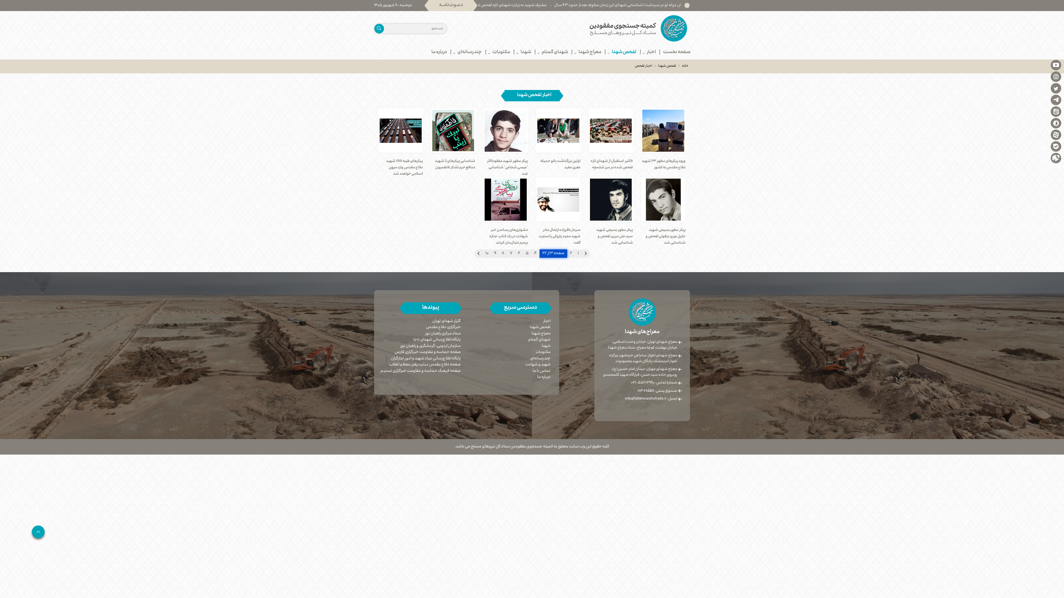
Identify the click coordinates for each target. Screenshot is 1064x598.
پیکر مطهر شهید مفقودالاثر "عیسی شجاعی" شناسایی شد (507, 167)
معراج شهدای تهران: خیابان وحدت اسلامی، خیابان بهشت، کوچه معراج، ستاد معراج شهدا (642, 345)
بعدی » (478, 253)
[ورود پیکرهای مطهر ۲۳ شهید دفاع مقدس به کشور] (663, 131)
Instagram (1056, 76)
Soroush (1056, 123)
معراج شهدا (541, 334)
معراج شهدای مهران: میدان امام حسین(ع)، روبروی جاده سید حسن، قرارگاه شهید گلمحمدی (640, 372)
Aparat (1056, 134)
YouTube (1056, 65)
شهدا (546, 346)
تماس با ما (542, 371)
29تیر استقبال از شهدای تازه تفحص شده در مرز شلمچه (612, 164)
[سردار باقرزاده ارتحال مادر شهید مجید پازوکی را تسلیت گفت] (558, 200)
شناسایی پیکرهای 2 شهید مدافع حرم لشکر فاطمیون (455, 164)
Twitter (1056, 88)
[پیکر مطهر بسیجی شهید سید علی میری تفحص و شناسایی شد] (611, 200)
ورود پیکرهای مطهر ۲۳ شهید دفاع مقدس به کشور (664, 164)
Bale (1056, 146)
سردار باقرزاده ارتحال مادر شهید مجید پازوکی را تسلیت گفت (559, 236)
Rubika (1056, 158)
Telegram (1056, 99)
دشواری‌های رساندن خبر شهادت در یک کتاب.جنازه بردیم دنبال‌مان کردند (508, 236)
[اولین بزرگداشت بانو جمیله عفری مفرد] (558, 131)
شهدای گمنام (539, 340)
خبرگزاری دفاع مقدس (443, 327)
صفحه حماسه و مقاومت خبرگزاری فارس (428, 352)
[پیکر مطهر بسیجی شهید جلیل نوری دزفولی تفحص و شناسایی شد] (663, 200)
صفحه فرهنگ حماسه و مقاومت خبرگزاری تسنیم (420, 371)
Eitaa (1056, 111)
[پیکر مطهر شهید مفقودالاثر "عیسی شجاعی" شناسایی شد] (506, 131)
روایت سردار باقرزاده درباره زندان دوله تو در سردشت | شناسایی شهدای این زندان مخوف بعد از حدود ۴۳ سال (680, 5)
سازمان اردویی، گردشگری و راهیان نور (430, 346)
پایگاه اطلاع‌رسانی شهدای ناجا (437, 340)
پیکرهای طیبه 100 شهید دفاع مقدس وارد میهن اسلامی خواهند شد (404, 167)
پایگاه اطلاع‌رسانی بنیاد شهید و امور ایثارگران (426, 359)
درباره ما (544, 377)
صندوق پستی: (657, 391)
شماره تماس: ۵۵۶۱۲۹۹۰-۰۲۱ (654, 383)
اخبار (547, 321)
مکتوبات (543, 352)
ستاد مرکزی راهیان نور (443, 334)
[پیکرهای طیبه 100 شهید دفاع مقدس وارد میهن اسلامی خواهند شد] (400, 131)
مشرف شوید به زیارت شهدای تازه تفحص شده (548, 5)
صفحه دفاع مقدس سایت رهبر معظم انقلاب (425, 365)
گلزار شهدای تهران (446, 321)
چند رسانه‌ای (540, 358)
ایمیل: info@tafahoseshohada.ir (651, 399)
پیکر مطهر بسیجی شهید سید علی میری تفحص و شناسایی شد (614, 236)
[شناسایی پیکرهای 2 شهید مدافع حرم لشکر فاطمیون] (453, 131)
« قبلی (586, 253)
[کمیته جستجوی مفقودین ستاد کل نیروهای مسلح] (613, 28)
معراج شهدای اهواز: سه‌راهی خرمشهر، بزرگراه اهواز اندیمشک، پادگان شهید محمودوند (643, 359)
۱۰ (486, 253)
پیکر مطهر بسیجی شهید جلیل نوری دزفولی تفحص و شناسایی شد (666, 236)
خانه (685, 66)
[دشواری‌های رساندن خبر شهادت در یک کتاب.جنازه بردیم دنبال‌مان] (506, 200)
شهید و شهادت (538, 365)
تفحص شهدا (667, 66)
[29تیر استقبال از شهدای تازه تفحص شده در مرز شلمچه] (611, 131)
